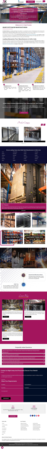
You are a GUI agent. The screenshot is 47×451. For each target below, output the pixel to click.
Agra (3, 160)
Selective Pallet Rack (36, 428)
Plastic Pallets (34, 141)
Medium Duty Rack (23, 423)
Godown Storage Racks (24, 424)
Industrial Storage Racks (36, 427)
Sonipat (36, 153)
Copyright (16, 443)
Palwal (25, 158)
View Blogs (5, 316)
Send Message (6, 398)
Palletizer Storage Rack (36, 424)
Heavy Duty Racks (23, 182)
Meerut (25, 155)
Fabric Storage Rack (24, 428)
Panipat (36, 155)
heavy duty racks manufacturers (31, 34)
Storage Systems (23, 427)
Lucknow (25, 160)
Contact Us (23, 112)
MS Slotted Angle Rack (36, 429)
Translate (42, 2)
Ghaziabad (14, 153)
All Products (23, 210)
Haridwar (36, 158)
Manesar (3, 155)
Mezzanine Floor (39, 219)
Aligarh (14, 160)
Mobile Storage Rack (24, 429)
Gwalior (25, 153)
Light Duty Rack (35, 423)
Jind (14, 158)
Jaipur (36, 160)
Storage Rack (7, 219)
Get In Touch (30, 1)
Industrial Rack (12, 141)
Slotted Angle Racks (23, 219)
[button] (3, 13)
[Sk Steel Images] (12, 237)
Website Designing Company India (32, 444)
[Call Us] (2, 444)
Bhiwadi (3, 158)
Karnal (3, 153)
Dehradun (14, 155)
